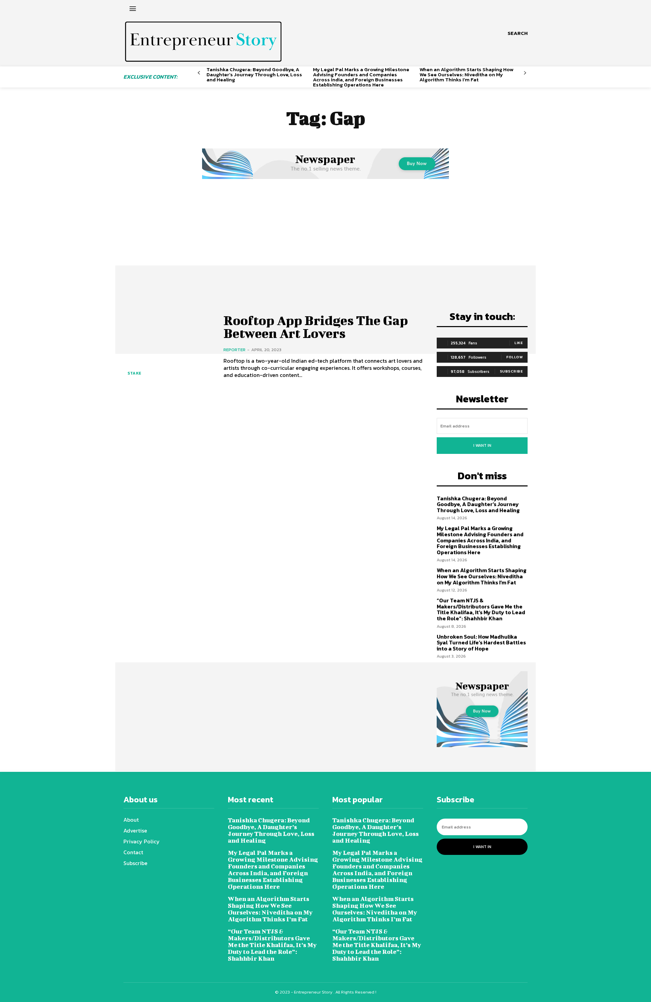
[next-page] (525, 73)
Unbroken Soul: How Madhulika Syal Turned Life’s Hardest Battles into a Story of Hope (481, 643)
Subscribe (511, 371)
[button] (518, 33)
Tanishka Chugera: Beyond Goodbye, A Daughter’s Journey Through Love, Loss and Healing (254, 74)
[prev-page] (199, 73)
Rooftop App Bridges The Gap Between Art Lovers (315, 327)
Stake (134, 373)
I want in (482, 445)
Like (518, 342)
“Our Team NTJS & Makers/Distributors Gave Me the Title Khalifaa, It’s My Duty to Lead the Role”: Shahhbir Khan (481, 609)
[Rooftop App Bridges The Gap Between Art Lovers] (168, 346)
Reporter (234, 349)
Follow (514, 357)
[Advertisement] (325, 231)
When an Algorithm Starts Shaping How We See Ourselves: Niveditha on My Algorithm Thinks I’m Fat (466, 74)
